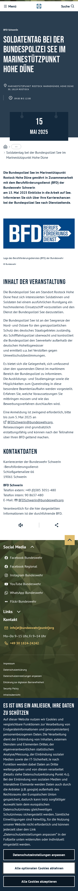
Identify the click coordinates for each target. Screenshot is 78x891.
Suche (65, 6)
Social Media (14, 547)
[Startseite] (5, 147)
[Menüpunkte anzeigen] (16, 146)
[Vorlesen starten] (21, 525)
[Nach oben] (70, 540)
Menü (12, 6)
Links (7, 611)
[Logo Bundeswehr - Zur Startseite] (38, 6)
